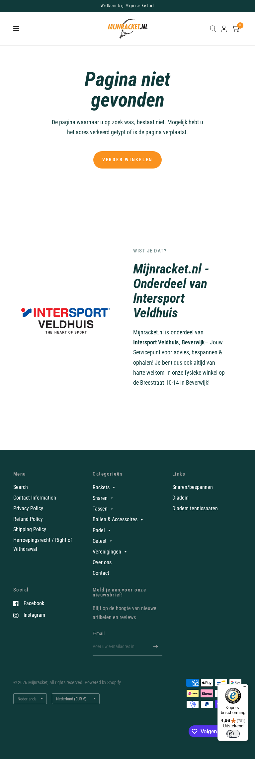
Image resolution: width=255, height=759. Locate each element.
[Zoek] (213, 28)
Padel (99, 530)
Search (20, 487)
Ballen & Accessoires (115, 519)
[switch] (233, 734)
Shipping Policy (29, 529)
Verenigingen (107, 552)
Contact (101, 573)
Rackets (101, 487)
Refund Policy (28, 519)
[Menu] (244, 688)
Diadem (180, 498)
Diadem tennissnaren (195, 508)
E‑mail (99, 633)
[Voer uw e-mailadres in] (155, 646)
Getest (100, 541)
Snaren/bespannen (192, 487)
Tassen (100, 509)
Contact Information (34, 498)
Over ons (102, 562)
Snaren (100, 498)
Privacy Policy (28, 508)
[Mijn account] (223, 28)
